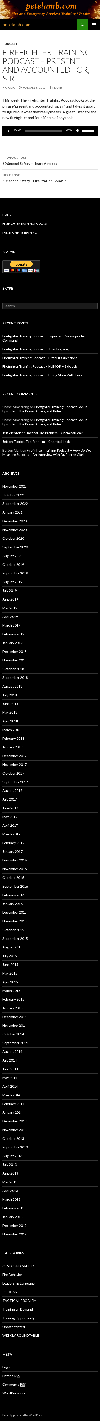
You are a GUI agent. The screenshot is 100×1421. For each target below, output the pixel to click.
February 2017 (13, 843)
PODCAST (9, 44)
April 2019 (10, 617)
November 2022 (14, 486)
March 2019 (11, 625)
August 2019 (12, 582)
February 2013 (13, 1208)
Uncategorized (13, 1327)
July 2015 (9, 956)
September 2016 (15, 886)
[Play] (8, 131)
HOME (6, 214)
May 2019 (9, 608)
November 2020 (14, 530)
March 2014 (11, 1095)
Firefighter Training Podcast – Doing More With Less (42, 375)
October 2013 (13, 1138)
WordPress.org (13, 1393)
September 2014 (15, 1043)
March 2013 (11, 1199)
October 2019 (13, 564)
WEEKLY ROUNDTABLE (20, 1335)
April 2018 (10, 721)
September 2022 (15, 504)
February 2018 (13, 738)
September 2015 (15, 938)
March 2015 (11, 991)
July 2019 (9, 590)
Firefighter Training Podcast (25, 223)
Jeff (5, 441)
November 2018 (14, 660)
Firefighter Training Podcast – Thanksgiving (35, 349)
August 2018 (12, 686)
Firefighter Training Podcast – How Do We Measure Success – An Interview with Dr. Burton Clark (46, 452)
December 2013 (14, 1121)
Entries (11, 1376)
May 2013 (9, 1182)
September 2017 (15, 782)
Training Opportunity (18, 1318)
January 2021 (12, 512)
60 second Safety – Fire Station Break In (34, 178)
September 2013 (15, 1147)
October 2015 (13, 930)
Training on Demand (17, 1309)
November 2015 (14, 921)
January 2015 (12, 1008)
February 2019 (13, 634)
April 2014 (10, 1086)
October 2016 (13, 878)
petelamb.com (16, 24)
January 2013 (12, 1217)
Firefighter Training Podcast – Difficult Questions (39, 358)
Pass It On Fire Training (19, 232)
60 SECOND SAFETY (18, 1266)
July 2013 (9, 1165)
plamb (57, 87)
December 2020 (14, 521)
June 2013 (10, 1173)
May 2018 (9, 712)
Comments (14, 1384)
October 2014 (13, 1034)
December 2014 (14, 1017)
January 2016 (12, 904)
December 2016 (14, 860)
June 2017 (10, 808)
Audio (11, 87)
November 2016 (14, 869)
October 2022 (13, 495)
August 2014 (12, 1051)
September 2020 (15, 547)
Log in (6, 1367)
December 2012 (14, 1225)
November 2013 (14, 1130)
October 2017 (13, 773)
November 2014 (14, 1025)
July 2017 (9, 799)
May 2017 (9, 817)
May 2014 (9, 1078)
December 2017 (14, 756)
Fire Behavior (12, 1274)
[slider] (88, 130)
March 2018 (11, 730)
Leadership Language (18, 1283)
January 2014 (12, 1112)
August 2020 (12, 556)
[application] (50, 131)
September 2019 (15, 573)
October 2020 (13, 538)
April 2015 (10, 982)
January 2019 (12, 643)
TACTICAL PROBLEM (19, 1301)
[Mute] (77, 131)
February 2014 (13, 1104)
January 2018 (12, 747)
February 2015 (13, 999)
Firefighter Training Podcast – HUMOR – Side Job (39, 366)
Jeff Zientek (11, 433)
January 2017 (12, 851)
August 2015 (12, 947)
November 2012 (14, 1234)
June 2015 (10, 964)
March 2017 (11, 834)
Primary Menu (94, 24)
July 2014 (9, 1060)
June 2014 (10, 1069)
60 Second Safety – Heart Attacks (29, 160)
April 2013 (10, 1191)
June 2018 (10, 704)
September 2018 (15, 677)
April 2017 (10, 825)
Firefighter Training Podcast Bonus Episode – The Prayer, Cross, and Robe (44, 409)
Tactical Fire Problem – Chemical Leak (54, 433)
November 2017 (14, 764)
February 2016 (13, 895)
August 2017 (12, 791)
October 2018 (13, 669)
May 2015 (9, 973)
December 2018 (14, 651)
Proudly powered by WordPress (23, 1415)
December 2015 (14, 912)
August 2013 (12, 1156)
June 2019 (10, 599)
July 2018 (9, 695)
